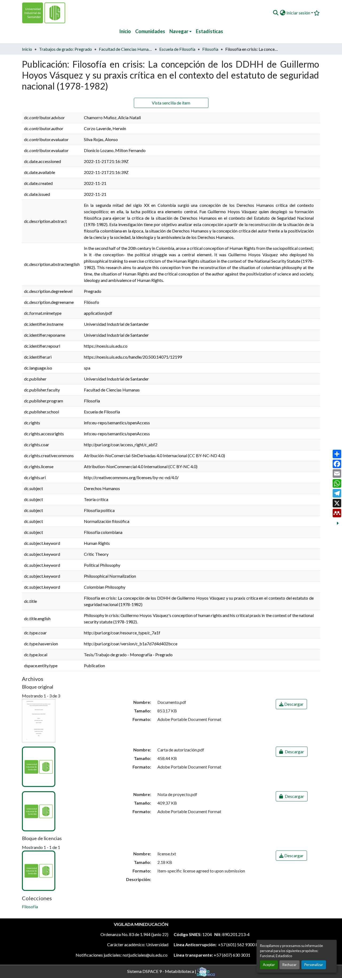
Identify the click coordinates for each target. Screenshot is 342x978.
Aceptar (269, 965)
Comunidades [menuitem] (150, 31)
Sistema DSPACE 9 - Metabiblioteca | (162, 970)
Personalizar (313, 965)
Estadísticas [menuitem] (209, 31)
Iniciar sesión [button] (298, 12)
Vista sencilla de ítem (171, 102)
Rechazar (289, 965)
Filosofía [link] (210, 49)
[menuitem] (180, 31)
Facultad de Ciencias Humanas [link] (125, 49)
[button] (275, 13)
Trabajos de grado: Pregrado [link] (65, 49)
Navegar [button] (178, 31)
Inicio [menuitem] (125, 31)
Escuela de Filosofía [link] (177, 49)
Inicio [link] (27, 49)
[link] (291, 704)
